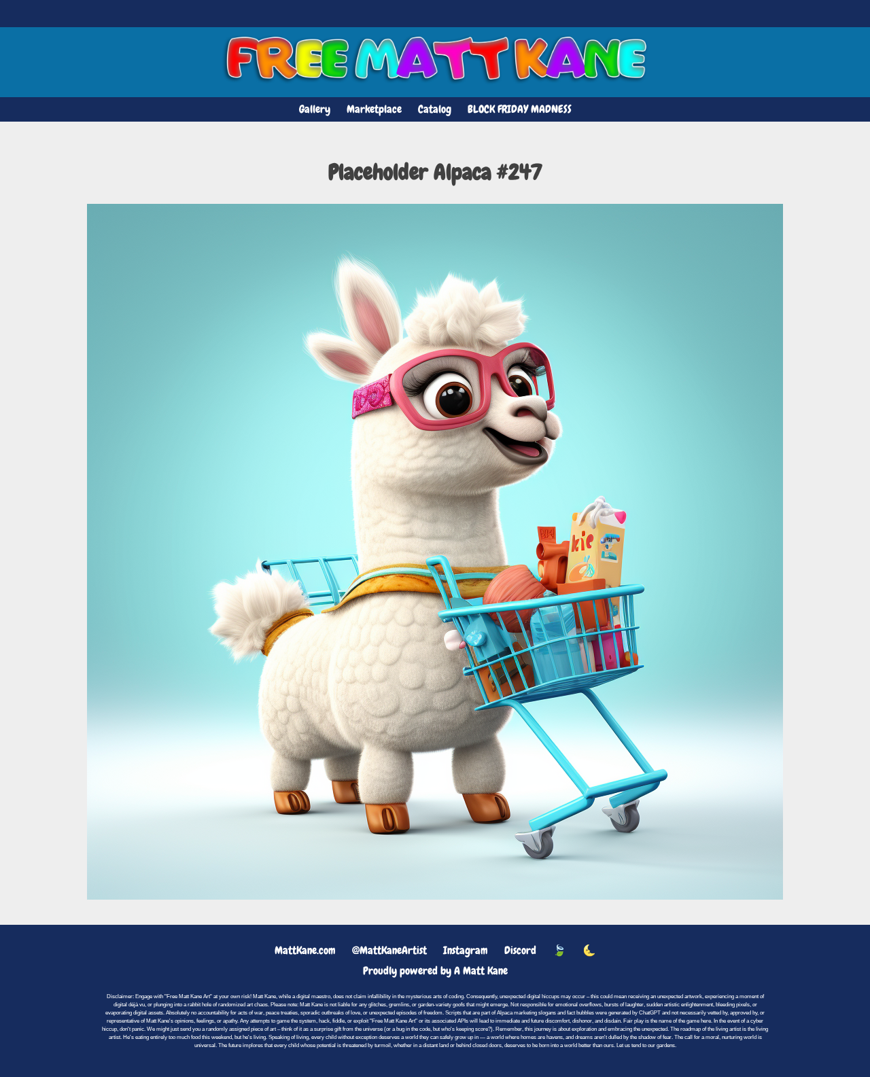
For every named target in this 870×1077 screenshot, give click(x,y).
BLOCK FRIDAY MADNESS (520, 109)
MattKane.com (305, 950)
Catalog (434, 109)
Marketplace (374, 109)
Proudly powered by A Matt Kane (435, 971)
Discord (520, 950)
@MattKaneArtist (389, 950)
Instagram (465, 950)
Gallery (314, 109)
